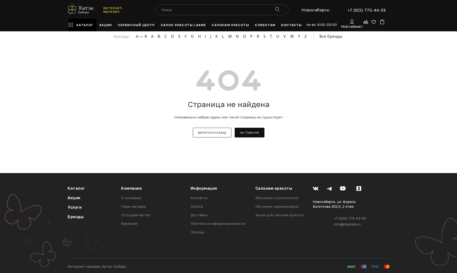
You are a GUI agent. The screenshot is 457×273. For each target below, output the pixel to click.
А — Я (141, 36)
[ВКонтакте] (316, 189)
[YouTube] (343, 189)
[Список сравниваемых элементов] (366, 22)
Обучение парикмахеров (276, 206)
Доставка (199, 215)
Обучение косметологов (276, 198)
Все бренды (330, 36)
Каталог (76, 188)
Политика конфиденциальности (218, 223)
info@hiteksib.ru (347, 224)
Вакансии (129, 223)
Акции (74, 197)
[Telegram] (329, 189)
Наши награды (133, 206)
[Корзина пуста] (382, 23)
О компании (131, 198)
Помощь (198, 232)
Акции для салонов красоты (279, 215)
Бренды (76, 216)
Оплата (197, 206)
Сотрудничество (135, 215)
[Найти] (277, 10)
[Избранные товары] (373, 23)
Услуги (75, 207)
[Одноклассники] (359, 189)
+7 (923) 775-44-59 (367, 10)
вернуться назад (212, 132)
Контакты (199, 198)
